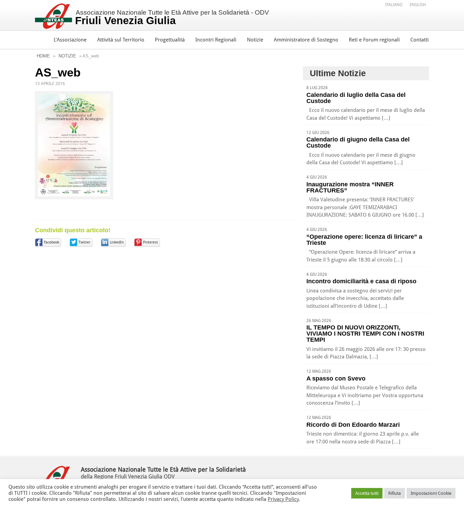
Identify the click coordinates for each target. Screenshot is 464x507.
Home (43, 55)
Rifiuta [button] (394, 493)
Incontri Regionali (215, 40)
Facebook (51, 242)
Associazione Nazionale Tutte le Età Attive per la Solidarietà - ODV (172, 18)
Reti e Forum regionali (374, 40)
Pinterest (150, 242)
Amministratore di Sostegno (306, 40)
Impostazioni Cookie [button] (431, 493)
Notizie (255, 40)
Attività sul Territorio (120, 40)
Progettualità (170, 40)
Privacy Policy (283, 499)
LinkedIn (117, 242)
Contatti (419, 40)
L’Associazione (70, 40)
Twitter (84, 242)
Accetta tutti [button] (366, 493)
